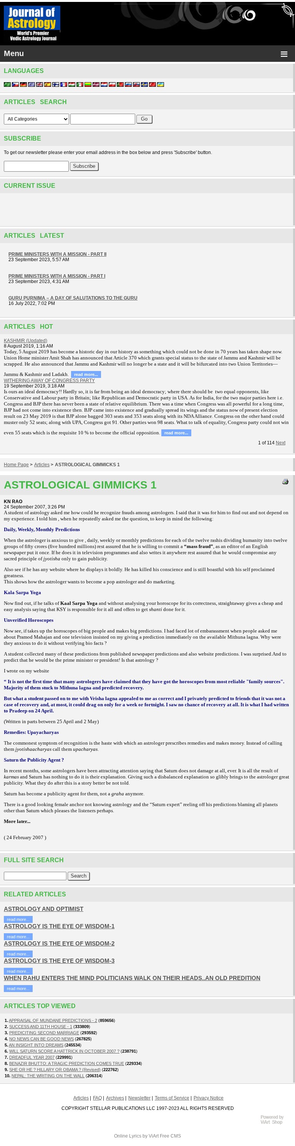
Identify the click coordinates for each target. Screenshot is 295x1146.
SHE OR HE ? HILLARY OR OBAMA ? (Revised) (55, 1069)
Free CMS (170, 1136)
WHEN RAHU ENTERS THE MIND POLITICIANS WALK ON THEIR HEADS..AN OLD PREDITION (132, 978)
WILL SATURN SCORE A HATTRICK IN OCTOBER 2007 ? (64, 1051)
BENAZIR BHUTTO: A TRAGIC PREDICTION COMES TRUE (66, 1063)
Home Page (16, 464)
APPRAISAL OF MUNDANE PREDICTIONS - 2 (53, 1020)
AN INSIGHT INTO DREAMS (36, 1045)
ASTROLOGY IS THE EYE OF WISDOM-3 (59, 960)
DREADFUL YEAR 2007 (32, 1057)
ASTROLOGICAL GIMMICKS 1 (87, 464)
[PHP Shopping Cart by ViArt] (275, 1123)
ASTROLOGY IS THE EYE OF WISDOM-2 (59, 943)
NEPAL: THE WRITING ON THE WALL (48, 1075)
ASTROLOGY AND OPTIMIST (43, 909)
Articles (42, 464)
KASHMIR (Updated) (25, 340)
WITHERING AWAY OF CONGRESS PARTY (49, 380)
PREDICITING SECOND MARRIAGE (44, 1032)
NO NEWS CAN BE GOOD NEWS (41, 1039)
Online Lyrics (127, 1136)
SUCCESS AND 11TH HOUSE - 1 (40, 1026)
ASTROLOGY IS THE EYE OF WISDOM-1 (59, 926)
